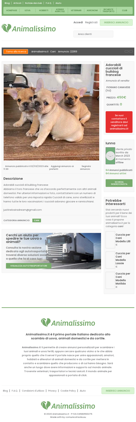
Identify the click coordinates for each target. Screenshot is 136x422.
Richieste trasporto (108, 10)
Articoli (17, 3)
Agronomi (92, 10)
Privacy (52, 390)
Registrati (91, 22)
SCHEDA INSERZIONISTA (119, 183)
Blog (7, 3)
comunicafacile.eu (76, 417)
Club (124, 10)
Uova (27, 10)
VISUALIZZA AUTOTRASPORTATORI (28, 265)
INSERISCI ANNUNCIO (116, 22)
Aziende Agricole (60, 10)
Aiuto (58, 3)
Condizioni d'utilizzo (33, 390)
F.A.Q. (49, 3)
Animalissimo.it (40, 51)
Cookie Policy (68, 390)
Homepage (11, 10)
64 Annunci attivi (116, 173)
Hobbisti (43, 10)
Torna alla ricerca (16, 51)
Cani (53, 51)
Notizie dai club (33, 3)
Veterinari (76, 10)
